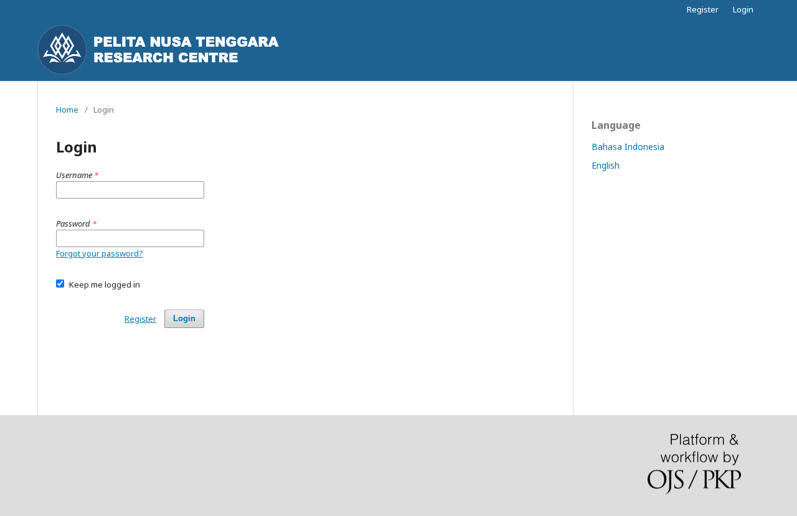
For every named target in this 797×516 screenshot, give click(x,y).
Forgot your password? (99, 253)
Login (743, 9)
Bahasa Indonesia (628, 146)
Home (67, 109)
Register (703, 9)
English (606, 165)
